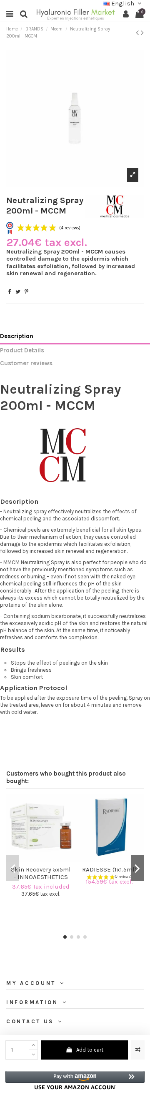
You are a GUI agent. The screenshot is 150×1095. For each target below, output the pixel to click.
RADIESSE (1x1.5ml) (109, 869)
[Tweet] (17, 292)
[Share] (9, 292)
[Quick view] (46, 859)
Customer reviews (26, 363)
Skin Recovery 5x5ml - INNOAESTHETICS (41, 873)
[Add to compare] (138, 1050)
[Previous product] (138, 33)
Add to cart (89, 1050)
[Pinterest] (26, 292)
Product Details (22, 350)
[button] (75, 1080)
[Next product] (142, 33)
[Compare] (35, 859)
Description (16, 336)
